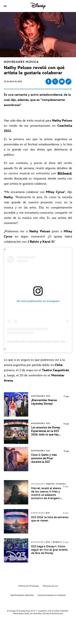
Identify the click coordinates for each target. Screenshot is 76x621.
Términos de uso (50, 586)
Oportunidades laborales (22, 595)
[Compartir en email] (61, 81)
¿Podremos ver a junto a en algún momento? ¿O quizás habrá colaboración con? (38, 237)
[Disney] (38, 6)
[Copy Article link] (68, 81)
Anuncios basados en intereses (51, 595)
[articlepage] (16, 503)
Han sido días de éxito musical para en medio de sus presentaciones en (38, 126)
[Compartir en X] (55, 81)
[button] (5, 6)
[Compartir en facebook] (48, 81)
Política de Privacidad (28, 586)
